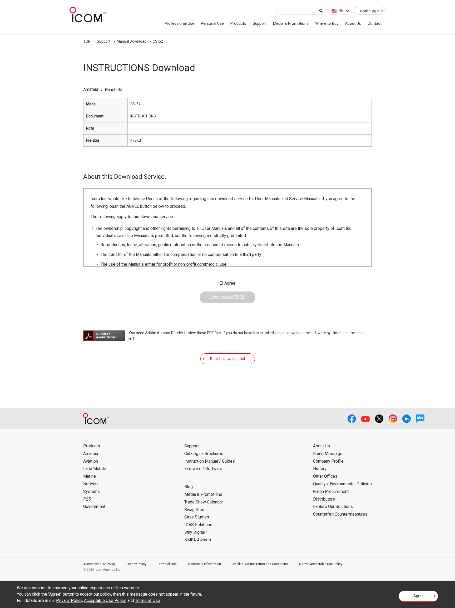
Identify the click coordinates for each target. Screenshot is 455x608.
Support (259, 23)
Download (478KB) (227, 297)
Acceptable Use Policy (99, 564)
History (320, 468)
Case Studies (196, 517)
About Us (353, 23)
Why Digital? (195, 532)
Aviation (90, 461)
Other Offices (325, 476)
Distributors (324, 499)
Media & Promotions (291, 23)
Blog (188, 486)
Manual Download (131, 41)
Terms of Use (167, 564)
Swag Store (195, 509)
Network (91, 483)
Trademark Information (204, 564)
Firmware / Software (203, 468)
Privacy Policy (136, 564)
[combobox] (340, 11)
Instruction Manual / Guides (209, 461)
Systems (91, 491)
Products (238, 23)
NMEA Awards (197, 539)
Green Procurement (331, 491)
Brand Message (327, 453)
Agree (229, 283)
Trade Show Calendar (203, 502)
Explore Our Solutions (333, 506)
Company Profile (328, 461)
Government (94, 506)
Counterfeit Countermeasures (340, 514)
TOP (87, 41)
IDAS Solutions (198, 524)
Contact (375, 23)
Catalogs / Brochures (203, 453)
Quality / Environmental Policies (342, 483)
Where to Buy (326, 23)
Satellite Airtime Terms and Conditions (260, 564)
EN (341, 11)
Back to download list (227, 359)
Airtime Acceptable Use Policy (320, 564)
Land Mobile (94, 468)
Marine (89, 476)
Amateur (90, 453)
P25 (87, 499)
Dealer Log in (369, 11)
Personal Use (212, 23)
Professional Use (179, 23)
